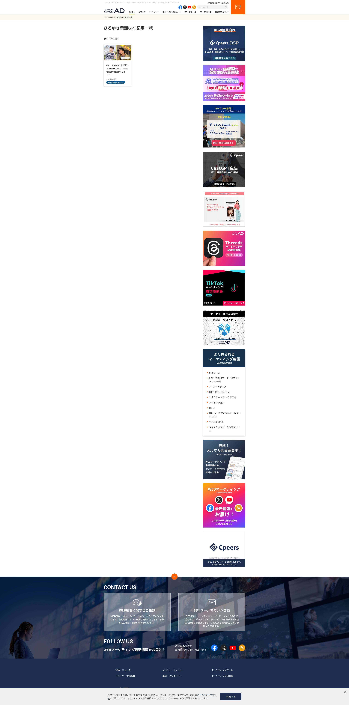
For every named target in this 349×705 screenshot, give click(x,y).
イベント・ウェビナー (173, 670)
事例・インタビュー (171, 11)
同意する (231, 696)
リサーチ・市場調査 (125, 676)
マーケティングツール (222, 670)
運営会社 (225, 3)
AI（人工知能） (216, 421)
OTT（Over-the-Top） (220, 392)
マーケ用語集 (205, 11)
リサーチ (142, 11)
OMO (211, 407)
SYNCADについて (214, 3)
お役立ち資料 (221, 11)
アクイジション (216, 402)
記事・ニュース (123, 670)
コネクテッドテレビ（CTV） (223, 397)
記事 (131, 11)
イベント (153, 11)
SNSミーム (214, 372)
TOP (106, 17)
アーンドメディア (217, 386)
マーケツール (190, 11)
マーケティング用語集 (222, 676)
